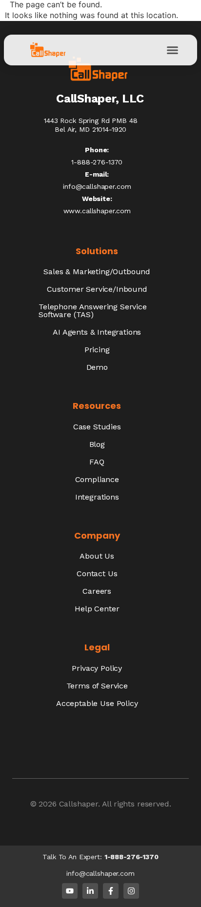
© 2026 (44, 803)
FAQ (96, 461)
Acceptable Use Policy (97, 703)
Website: (97, 198)
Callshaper (78, 803)
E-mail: (97, 174)
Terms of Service (97, 685)
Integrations (97, 497)
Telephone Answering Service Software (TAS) (93, 310)
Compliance (97, 479)
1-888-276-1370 (131, 857)
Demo (97, 367)
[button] (172, 49)
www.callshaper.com (97, 211)
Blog (97, 444)
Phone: (97, 150)
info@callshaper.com (97, 186)
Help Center (97, 608)
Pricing (97, 349)
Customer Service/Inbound (97, 289)
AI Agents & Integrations (97, 332)
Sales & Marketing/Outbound (96, 271)
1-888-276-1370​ (96, 162)
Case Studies (97, 426)
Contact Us (97, 573)
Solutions (97, 251)
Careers (96, 591)
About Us (97, 556)
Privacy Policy (97, 668)
